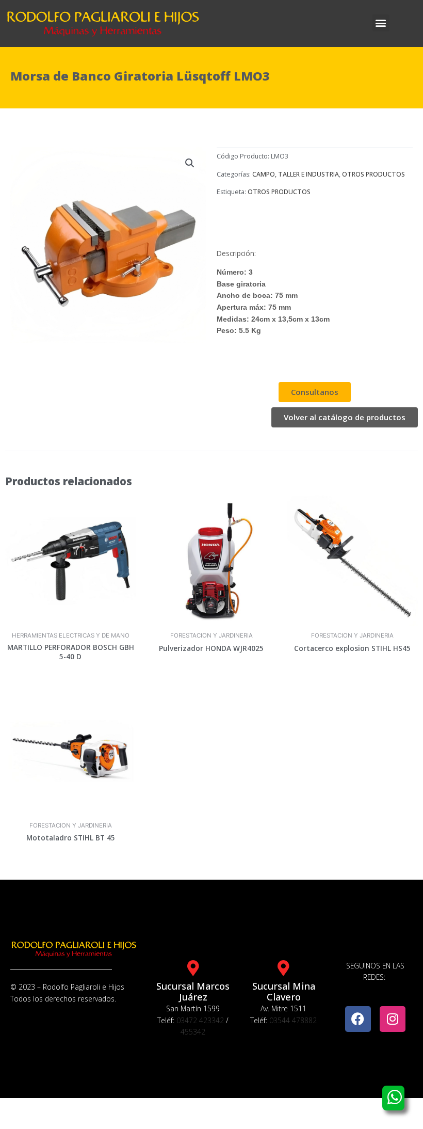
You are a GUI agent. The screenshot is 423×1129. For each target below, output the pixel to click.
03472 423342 (200, 1020)
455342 (193, 1032)
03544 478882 (293, 1020)
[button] (380, 22)
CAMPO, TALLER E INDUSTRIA (295, 174)
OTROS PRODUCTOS (373, 174)
